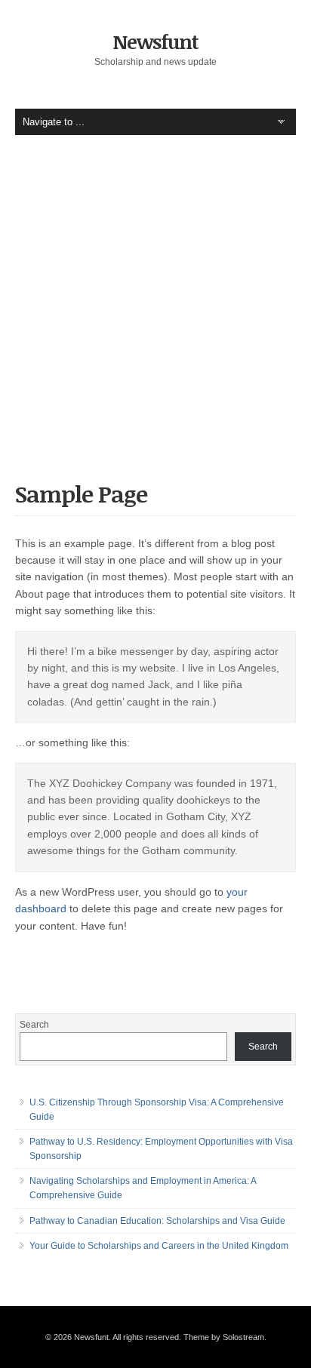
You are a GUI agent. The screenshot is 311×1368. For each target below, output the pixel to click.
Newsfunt (155, 41)
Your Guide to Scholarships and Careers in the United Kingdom (158, 1245)
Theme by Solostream (223, 1337)
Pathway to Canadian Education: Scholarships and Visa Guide (157, 1221)
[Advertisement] (155, 319)
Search (34, 1024)
